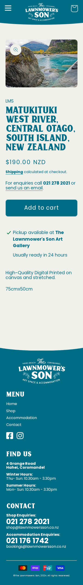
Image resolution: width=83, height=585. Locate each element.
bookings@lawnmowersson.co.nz (36, 546)
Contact (13, 424)
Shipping (14, 171)
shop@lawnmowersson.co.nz (32, 527)
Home (11, 403)
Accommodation (21, 417)
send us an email (24, 188)
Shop (10, 411)
